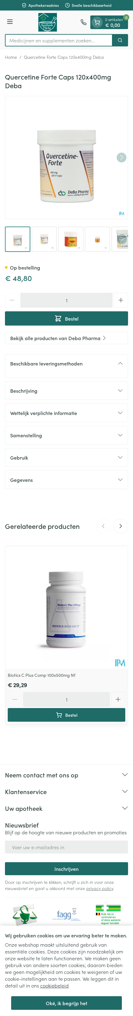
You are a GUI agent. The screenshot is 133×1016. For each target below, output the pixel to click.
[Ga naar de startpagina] (47, 22)
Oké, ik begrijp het (66, 1003)
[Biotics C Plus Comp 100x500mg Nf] (66, 607)
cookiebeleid (54, 985)
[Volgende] (122, 157)
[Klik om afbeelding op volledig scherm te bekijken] (66, 157)
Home (11, 57)
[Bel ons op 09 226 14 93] (83, 22)
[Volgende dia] (120, 526)
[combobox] (59, 40)
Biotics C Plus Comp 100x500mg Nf (41, 675)
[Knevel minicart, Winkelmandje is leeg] (97, 22)
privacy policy (99, 888)
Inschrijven (66, 868)
